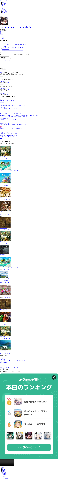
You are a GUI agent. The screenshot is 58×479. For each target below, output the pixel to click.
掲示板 (3, 38)
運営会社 (3, 469)
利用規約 (1, 72)
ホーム (3, 2)
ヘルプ (3, 468)
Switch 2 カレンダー (5, 10)
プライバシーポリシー (5, 472)
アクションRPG (6, 229)
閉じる (5, 81)
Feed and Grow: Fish (3, 350)
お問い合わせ (4, 474)
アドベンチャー (6, 185)
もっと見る (2, 368)
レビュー (3, 37)
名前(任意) (2, 57)
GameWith (6, 478)
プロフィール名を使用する (5, 60)
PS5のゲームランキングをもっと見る (6, 282)
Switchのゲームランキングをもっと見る (6, 214)
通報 (8, 82)
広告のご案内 (4, 473)
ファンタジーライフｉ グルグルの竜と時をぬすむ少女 (9, 170)
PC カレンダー (4, 12)
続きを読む (2, 81)
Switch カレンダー (5, 9)
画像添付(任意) (2, 68)
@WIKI (3, 476)
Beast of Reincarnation (3, 228)
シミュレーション (7, 158)
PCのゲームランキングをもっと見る (6, 353)
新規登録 (3, 4)
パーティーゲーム (7, 297)
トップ (3, 8)
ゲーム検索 (4, 3)
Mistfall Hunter (2, 254)
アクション (6, 324)
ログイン (3, 5)
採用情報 (3, 470)
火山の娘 (1, 197)
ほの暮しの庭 (2, 156)
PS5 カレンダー (4, 11)
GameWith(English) (5, 475)
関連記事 (3, 36)
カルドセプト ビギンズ (4, 211)
